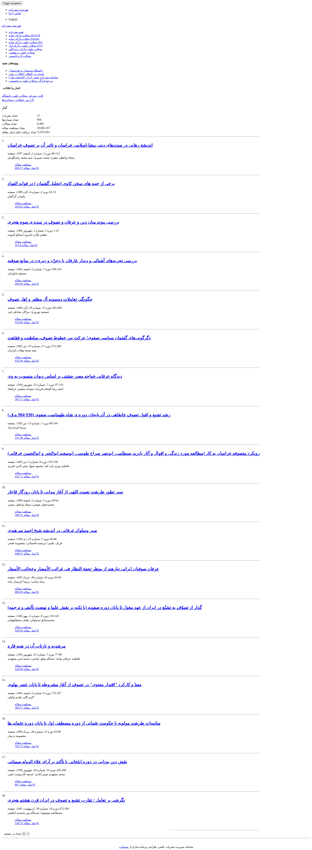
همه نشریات (16, 32)
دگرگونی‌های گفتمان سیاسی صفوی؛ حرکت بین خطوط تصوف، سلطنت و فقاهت (79, 337)
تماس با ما (15, 13)
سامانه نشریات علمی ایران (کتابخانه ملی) (33, 77)
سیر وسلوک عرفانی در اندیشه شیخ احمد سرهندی (52, 530)
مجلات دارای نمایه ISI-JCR (24, 35)
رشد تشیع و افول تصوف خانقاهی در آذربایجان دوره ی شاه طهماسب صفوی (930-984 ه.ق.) (89, 414)
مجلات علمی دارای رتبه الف (25, 49)
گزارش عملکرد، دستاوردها (18, 99)
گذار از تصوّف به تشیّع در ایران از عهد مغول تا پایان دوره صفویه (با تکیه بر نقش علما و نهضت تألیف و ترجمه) (105, 607)
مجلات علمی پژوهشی (22, 52)
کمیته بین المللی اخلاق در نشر (26, 74)
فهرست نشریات (18, 9)
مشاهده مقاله (23, 164)
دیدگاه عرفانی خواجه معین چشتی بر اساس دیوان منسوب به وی (65, 376)
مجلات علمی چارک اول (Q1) (26, 45)
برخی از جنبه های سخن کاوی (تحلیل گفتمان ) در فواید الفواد (61, 183)
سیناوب (123, 846)
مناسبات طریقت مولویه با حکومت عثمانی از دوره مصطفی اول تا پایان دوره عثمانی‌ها (84, 723)
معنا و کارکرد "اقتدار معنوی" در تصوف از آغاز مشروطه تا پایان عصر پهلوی (75, 684)
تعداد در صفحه (12, 833)
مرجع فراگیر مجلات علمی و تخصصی (31, 80)
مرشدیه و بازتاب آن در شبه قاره (37, 646)
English (13, 19)
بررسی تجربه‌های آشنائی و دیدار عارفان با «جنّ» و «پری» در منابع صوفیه (72, 260)
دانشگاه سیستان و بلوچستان (26, 70)
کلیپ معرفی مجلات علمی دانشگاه (22, 95)
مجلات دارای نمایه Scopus (24, 38)
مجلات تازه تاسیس (20, 55)
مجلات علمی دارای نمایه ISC (26, 42)
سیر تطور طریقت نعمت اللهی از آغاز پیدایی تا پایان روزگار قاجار (65, 492)
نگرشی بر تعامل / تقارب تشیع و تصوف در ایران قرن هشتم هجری (66, 800)
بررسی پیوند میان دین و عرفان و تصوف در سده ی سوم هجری (63, 222)
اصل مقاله (27, 168)
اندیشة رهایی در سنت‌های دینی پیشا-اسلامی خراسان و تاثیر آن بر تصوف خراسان (80, 145)
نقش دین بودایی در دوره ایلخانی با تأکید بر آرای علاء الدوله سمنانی (67, 761)
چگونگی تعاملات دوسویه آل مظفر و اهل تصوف (50, 299)
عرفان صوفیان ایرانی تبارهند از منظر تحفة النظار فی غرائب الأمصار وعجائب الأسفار (83, 568)
